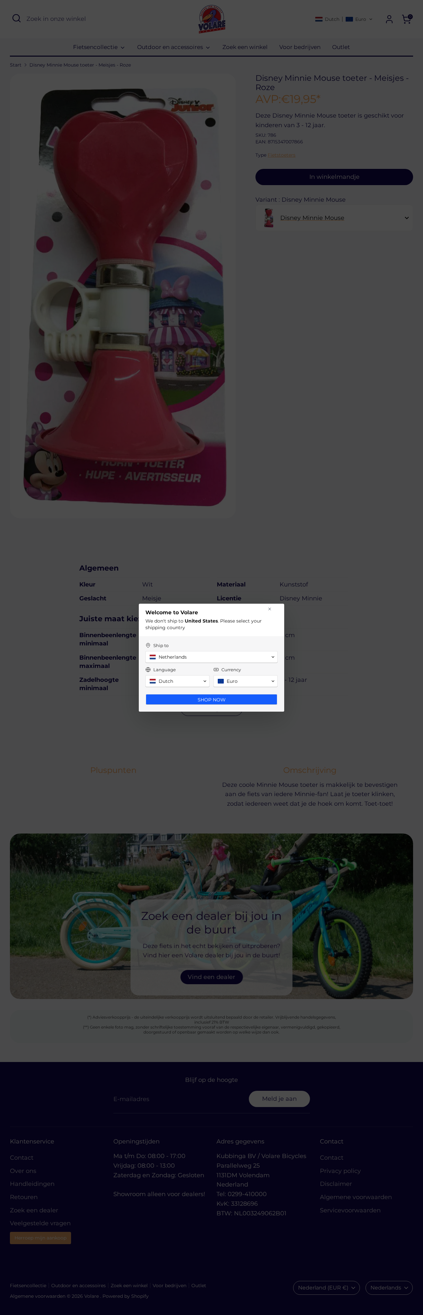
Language (164, 669)
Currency (231, 669)
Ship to (161, 645)
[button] (211, 657)
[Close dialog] (270, 609)
